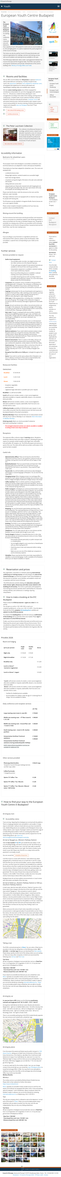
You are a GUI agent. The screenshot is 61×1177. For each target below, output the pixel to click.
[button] (30, 1)
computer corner (32, 99)
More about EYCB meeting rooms (16, 110)
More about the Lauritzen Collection (13, 143)
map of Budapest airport (34, 1067)
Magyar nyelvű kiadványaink (53, 125)
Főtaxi (24, 947)
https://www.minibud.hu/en (10, 1084)
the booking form (25, 610)
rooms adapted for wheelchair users (32, 83)
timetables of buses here (21, 855)
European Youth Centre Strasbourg (54, 85)
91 (16, 842)
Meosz (4, 976)
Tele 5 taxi (21, 957)
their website (37, 951)
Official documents (53, 96)
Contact (46, 1175)
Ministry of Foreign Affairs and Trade (21, 65)
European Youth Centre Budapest (54, 91)
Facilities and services (13, 114)
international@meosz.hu (30, 982)
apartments (13, 83)
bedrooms (38, 79)
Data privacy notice (52, 109)
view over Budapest (21, 105)
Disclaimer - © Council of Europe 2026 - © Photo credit (28, 1175)
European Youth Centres (53, 79)
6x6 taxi (14, 957)
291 (20, 842)
